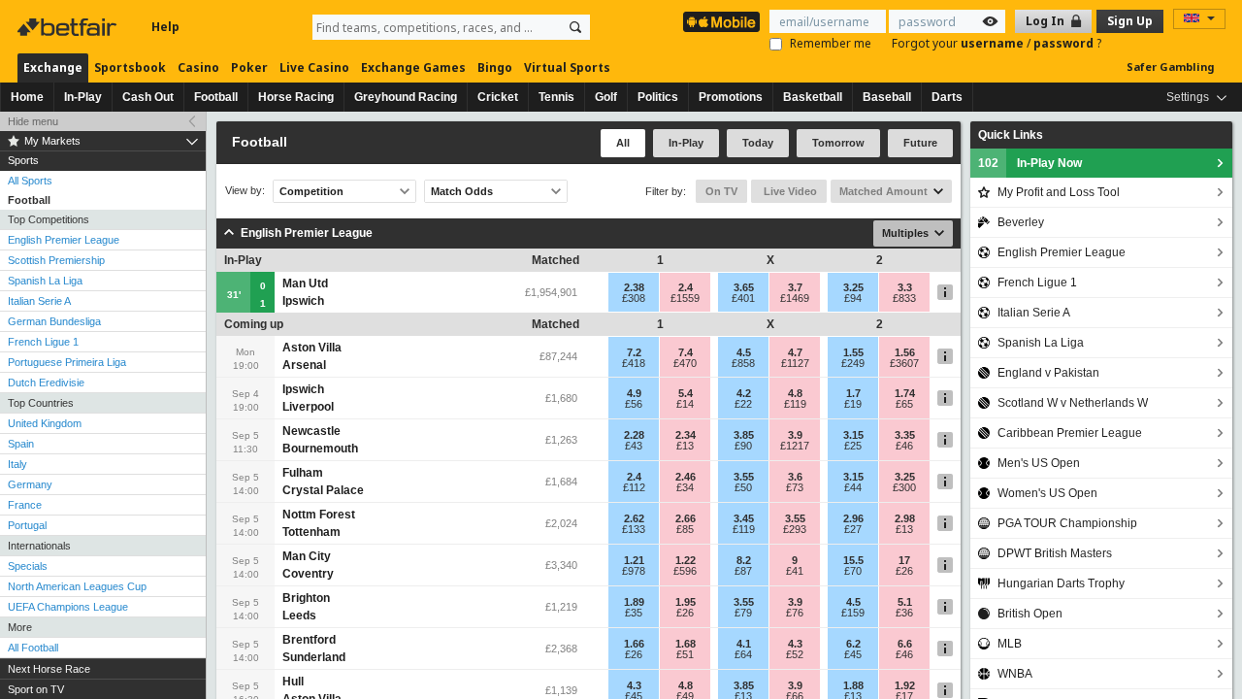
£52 (794, 654)
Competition (311, 191)
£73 (794, 487)
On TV (721, 191)
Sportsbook (130, 67)
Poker (249, 67)
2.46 (685, 477)
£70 (853, 571)
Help (165, 26)
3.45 (744, 518)
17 (904, 560)
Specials (28, 566)
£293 (794, 529)
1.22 (685, 560)
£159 (853, 612)
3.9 (795, 435)
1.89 (634, 602)
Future (920, 143)
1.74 (905, 393)
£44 (853, 487)
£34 (685, 487)
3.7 (795, 287)
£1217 (794, 445)
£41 (794, 571)
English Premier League (63, 240)
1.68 (685, 644)
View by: (245, 190)
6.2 (853, 644)
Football (216, 97)
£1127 (795, 363)
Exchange (52, 67)
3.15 (853, 435)
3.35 (905, 435)
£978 (633, 571)
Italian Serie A (39, 301)
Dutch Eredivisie (46, 382)
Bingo (494, 67)
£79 (743, 612)
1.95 (685, 602)
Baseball (887, 97)
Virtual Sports (567, 67)
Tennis (556, 97)
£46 (904, 445)
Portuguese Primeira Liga (67, 362)
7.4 (685, 352)
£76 (794, 612)
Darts (947, 97)
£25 (853, 445)
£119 (795, 404)
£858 (743, 363)
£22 (743, 404)
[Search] (575, 27)
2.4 (685, 287)
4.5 (743, 352)
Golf (606, 97)
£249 (853, 363)
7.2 (634, 352)
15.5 (853, 560)
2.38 (634, 287)
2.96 (853, 518)
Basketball (812, 97)
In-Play (83, 97)
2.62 (634, 518)
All (623, 143)
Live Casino (314, 67)
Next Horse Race (49, 669)
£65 (904, 404)
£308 (633, 298)
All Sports (30, 180)
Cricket (497, 97)
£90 (743, 445)
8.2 (743, 560)
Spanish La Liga (45, 280)
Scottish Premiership (56, 260)
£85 (685, 529)
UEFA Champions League (68, 607)
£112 (634, 487)
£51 (685, 654)
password (1064, 43)
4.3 (795, 644)
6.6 (905, 644)
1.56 (905, 352)
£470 (685, 363)
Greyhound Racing (405, 97)
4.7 (795, 352)
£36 (904, 612)
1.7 (853, 393)
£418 (633, 363)
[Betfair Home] (68, 27)
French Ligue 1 (43, 342)
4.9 (634, 393)
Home (27, 97)
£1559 (685, 298)
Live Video (789, 191)
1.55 (853, 352)
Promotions (731, 97)
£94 (853, 298)
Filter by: (665, 191)
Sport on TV (36, 689)
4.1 (743, 644)
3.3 (905, 287)
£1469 (794, 298)
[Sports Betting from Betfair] (721, 22)
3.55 (744, 477)
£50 (743, 487)
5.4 (685, 393)
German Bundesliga (54, 321)
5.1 (905, 602)
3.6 (795, 477)
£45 (853, 654)
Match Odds (462, 191)
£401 (743, 298)
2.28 (634, 435)
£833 (904, 298)
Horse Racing (296, 97)
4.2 (743, 393)
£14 (685, 404)
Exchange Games (413, 67)
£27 (853, 529)
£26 (904, 571)
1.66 (634, 644)
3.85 (744, 435)
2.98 (905, 518)
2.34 (685, 435)
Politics (657, 97)
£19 (853, 404)
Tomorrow (838, 143)
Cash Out (148, 97)
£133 (633, 529)
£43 (633, 445)
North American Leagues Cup (77, 586)
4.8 (795, 393)
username (994, 43)
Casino (198, 67)
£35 (633, 612)
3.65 (744, 287)
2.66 (685, 518)
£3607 (904, 363)
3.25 (853, 287)
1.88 (853, 685)
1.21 (634, 560)
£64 (743, 654)
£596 (685, 571)
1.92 (905, 685)
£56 (633, 404)
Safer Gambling (1170, 66)
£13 (685, 445)
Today (757, 143)
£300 (904, 487)
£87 (743, 571)
